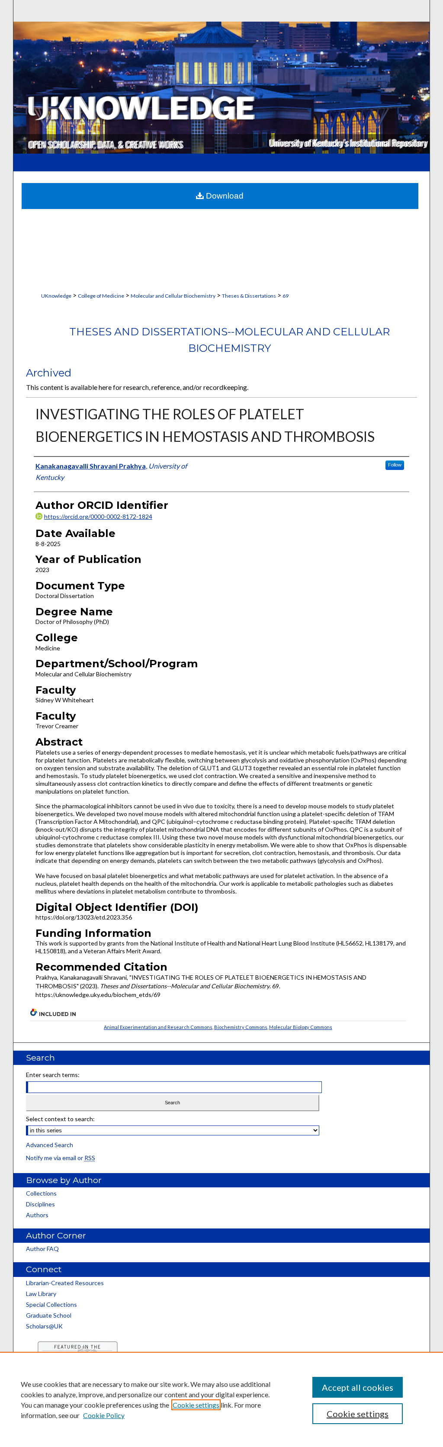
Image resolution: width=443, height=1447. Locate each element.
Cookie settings (196, 1405)
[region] (221, 1399)
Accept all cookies (357, 1387)
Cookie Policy (104, 1415)
